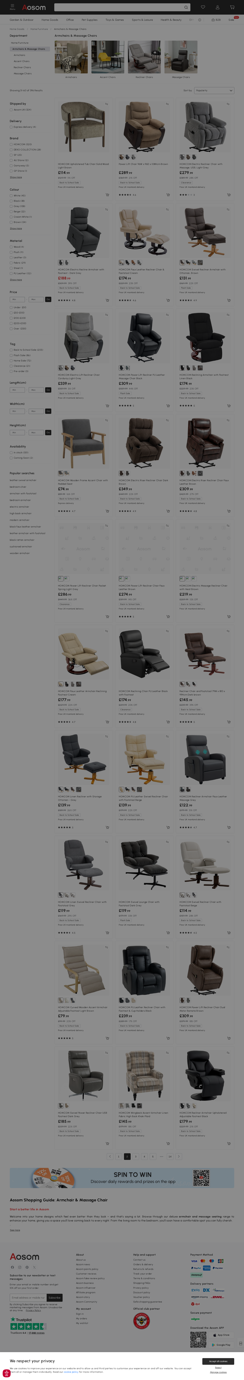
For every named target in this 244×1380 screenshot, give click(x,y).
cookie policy (71, 1372)
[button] (7, 1373)
